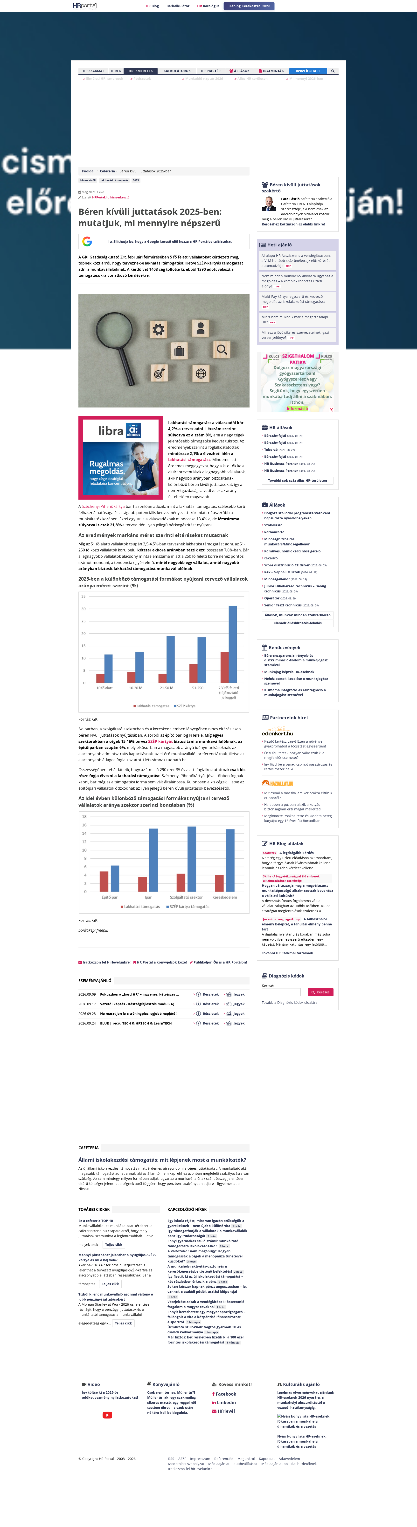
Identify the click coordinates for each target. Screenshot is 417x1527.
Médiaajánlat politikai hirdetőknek (289, 1463)
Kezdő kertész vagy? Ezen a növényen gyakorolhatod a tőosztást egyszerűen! (295, 743)
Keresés (268, 985)
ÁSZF (182, 1458)
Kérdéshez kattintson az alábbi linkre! (293, 224)
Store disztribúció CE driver (295, 565)
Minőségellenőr (285, 579)
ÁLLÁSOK (241, 70)
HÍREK (116, 70)
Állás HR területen (252, 78)
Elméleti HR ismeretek (104, 78)
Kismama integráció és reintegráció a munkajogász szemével (295, 692)
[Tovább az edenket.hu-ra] (298, 730)
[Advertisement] (164, 1088)
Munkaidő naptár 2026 (203, 78)
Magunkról (246, 1458)
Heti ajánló (279, 245)
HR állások (280, 428)
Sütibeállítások (245, 1463)
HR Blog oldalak (286, 844)
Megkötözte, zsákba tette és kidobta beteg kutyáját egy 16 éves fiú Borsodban (298, 818)
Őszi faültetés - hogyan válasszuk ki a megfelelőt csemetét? (294, 755)
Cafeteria (107, 171)
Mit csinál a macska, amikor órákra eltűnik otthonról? (298, 795)
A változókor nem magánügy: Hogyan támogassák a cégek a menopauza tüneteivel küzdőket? (205, 1256)
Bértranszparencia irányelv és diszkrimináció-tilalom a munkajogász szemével (296, 660)
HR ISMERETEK (141, 70)
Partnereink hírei (289, 718)
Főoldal (88, 171)
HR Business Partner (289, 463)
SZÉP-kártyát (160, 741)
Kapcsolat (267, 1458)
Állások (277, 505)
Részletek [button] (211, 994)
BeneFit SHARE (308, 70)
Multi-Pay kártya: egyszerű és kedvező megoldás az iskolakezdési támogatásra (293, 301)
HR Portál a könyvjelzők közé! (161, 962)
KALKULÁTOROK (177, 70)
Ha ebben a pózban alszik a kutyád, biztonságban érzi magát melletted (292, 807)
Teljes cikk (113, 1244)
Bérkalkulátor (178, 6)
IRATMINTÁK (273, 70)
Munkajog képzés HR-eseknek (289, 672)
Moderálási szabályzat (186, 1463)
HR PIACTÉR (211, 70)
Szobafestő (273, 525)
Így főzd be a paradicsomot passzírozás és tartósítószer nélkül (298, 766)
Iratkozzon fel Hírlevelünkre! (106, 962)
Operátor (280, 598)
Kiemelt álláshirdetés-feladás (298, 623)
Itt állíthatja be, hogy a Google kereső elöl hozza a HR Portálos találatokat (170, 241)
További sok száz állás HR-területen (297, 480)
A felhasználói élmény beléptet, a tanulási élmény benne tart (297, 924)
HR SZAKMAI (93, 70)
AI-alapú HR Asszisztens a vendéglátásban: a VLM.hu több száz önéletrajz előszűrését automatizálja (296, 260)
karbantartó (274, 532)
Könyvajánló (166, 1384)
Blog (152, 6)
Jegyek (239, 994)
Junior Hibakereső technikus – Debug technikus (295, 588)
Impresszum (200, 1458)
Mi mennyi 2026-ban (305, 78)
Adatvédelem (289, 1458)
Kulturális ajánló (301, 1384)
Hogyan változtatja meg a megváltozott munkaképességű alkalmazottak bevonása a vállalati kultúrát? (297, 890)
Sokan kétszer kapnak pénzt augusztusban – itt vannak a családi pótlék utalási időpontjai (207, 1291)
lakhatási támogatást (189, 459)
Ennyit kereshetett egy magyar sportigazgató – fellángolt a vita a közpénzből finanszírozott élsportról (206, 1317)
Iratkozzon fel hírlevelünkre (190, 1468)
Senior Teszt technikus (291, 605)
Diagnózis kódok (286, 976)
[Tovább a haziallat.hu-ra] (298, 783)
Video (94, 1384)
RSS (171, 1458)
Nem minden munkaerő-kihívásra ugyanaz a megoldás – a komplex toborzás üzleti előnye (297, 281)
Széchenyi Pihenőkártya (103, 506)
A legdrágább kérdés (296, 852)
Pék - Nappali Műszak (290, 572)
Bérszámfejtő (283, 435)
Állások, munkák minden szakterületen (298, 615)
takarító (271, 558)
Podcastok (141, 78)
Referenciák (223, 1458)
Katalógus (208, 6)
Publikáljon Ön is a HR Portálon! (220, 962)
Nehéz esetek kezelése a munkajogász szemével (296, 681)
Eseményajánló (94, 980)
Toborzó (279, 449)
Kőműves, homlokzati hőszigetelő (292, 551)
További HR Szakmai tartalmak (287, 953)
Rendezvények (284, 648)
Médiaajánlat (218, 1463)
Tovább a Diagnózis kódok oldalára (290, 1002)
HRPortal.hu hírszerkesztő (110, 197)
